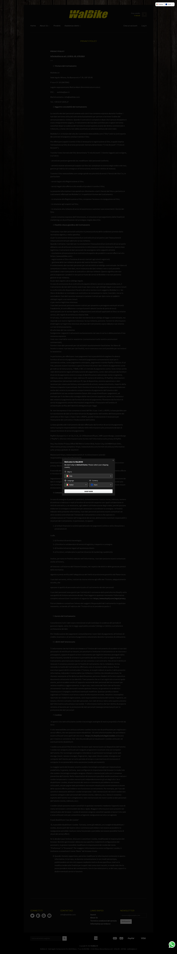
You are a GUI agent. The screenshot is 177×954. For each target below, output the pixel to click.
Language (70, 481)
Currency (95, 481)
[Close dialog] (113, 460)
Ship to (69, 472)
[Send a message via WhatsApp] (172, 944)
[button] (165, 4)
